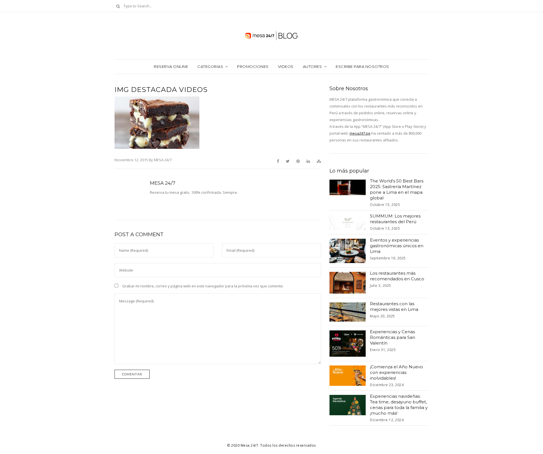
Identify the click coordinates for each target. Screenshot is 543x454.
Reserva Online (171, 66)
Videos (286, 66)
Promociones (253, 66)
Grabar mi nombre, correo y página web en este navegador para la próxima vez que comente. (203, 286)
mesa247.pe (360, 133)
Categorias (210, 66)
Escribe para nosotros (362, 66)
